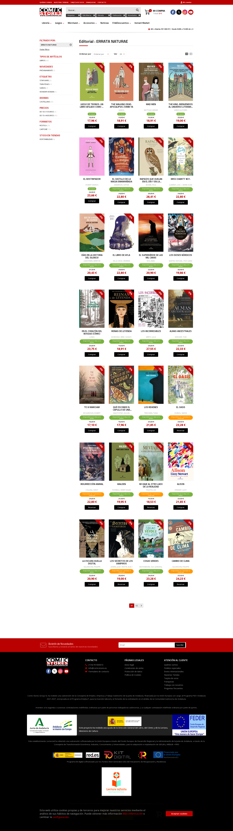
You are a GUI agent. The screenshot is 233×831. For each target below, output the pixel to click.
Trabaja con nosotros (173, 685)
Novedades (132, 15)
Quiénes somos (46, 2)
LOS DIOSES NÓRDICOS (180, 255)
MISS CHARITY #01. (180, 179)
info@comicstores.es (97, 668)
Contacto (102, 2)
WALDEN (121, 484)
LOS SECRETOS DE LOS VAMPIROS (121, 562)
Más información (133, 813)
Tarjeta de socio (77, 2)
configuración (61, 817)
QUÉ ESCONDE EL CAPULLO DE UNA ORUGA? (121, 408)
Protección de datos (133, 671)
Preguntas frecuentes (173, 688)
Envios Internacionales (174, 671)
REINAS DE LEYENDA (121, 331)
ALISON (180, 484)
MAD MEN (151, 104)
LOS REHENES (151, 407)
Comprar (92, 126)
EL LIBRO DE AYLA (121, 255)
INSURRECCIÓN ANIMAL (91, 484)
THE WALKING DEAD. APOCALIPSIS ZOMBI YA (121, 105)
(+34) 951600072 (95, 664)
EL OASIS (180, 407)
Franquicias (91, 2)
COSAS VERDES (151, 561)
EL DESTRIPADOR (91, 179)
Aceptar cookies (179, 813)
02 (137, 605)
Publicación (117, 15)
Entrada (101, 15)
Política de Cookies (133, 675)
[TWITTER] (178, 12)
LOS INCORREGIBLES (151, 331)
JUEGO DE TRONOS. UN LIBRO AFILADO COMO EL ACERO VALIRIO (92, 105)
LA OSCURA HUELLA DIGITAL (92, 562)
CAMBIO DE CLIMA (180, 561)
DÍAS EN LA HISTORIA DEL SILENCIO (91, 256)
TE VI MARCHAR (92, 407)
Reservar (180, 430)
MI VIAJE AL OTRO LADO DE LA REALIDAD (151, 485)
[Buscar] (137, 10)
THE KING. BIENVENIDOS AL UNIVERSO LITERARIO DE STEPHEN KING (181, 105)
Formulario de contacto (98, 671)
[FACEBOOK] (173, 12)
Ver (115, 53)
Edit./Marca (87, 15)
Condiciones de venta (134, 668)
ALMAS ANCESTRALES (181, 331)
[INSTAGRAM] (184, 12)
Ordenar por (85, 53)
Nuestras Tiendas (61, 2)
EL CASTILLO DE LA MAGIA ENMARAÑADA (121, 180)
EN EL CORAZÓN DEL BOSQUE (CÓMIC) (92, 332)
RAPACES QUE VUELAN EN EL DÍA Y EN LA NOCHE (151, 180)
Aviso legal (129, 664)
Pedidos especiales (172, 668)
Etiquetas (71, 15)
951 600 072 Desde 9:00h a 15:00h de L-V (172, 28)
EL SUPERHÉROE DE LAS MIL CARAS (151, 256)
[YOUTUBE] (190, 12)
